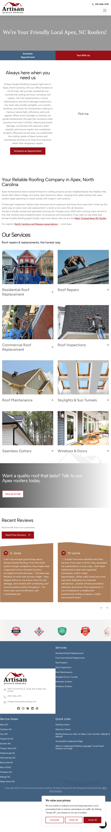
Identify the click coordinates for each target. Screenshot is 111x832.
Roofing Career (63, 725)
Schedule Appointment (28, 55)
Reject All (73, 820)
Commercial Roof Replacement (70, 658)
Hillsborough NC (7, 753)
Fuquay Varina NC (8, 748)
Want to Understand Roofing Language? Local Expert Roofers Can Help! (80, 747)
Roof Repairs (61, 663)
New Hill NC (5, 767)
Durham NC (5, 744)
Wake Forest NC (7, 781)
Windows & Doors (64, 686)
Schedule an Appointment (27, 151)
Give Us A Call (12, 494)
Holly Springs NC (8, 758)
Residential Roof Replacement (70, 653)
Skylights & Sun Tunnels (67, 677)
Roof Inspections (63, 667)
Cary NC (4, 734)
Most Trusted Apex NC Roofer (90, 218)
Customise (54, 820)
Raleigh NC (5, 777)
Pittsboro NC (6, 772)
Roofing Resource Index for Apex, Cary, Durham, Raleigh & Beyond (83, 735)
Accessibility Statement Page (69, 741)
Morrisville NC (6, 762)
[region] (73, 811)
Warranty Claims (63, 729)
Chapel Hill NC (7, 739)
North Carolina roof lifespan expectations (36, 224)
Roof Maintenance (64, 672)
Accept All (92, 820)
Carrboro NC (6, 729)
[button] (101, 607)
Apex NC (4, 725)
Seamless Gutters (64, 682)
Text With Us (83, 55)
